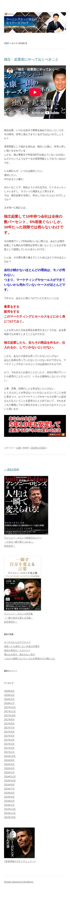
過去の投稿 (11, 469)
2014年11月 (10, 776)
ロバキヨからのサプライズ (17, 642)
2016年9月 (9, 760)
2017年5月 (9, 736)
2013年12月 (10, 809)
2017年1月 (9, 752)
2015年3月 (9, 768)
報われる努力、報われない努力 (19, 654)
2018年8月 (9, 691)
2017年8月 (9, 723)
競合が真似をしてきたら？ (17, 650)
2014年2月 (9, 801)
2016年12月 (10, 756)
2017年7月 (9, 727)
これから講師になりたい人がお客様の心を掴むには (29, 658)
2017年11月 (10, 711)
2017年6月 (9, 732)
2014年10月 (10, 780)
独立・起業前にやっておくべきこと (31, 59)
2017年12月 (10, 707)
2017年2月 (9, 748)
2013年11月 (10, 813)
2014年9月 (9, 784)
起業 (18, 448)
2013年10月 (10, 817)
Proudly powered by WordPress (18, 882)
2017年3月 (9, 744)
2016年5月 (9, 764)
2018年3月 (9, 695)
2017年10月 (10, 715)
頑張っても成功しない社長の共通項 (21, 646)
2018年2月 (9, 699)
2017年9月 (9, 719)
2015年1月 (9, 772)
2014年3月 (9, 797)
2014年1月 (9, 805)
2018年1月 (9, 703)
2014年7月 (9, 789)
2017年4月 (9, 740)
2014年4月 (9, 793)
